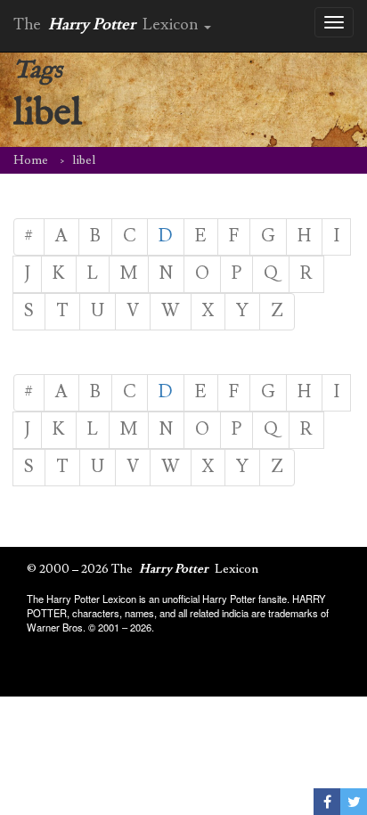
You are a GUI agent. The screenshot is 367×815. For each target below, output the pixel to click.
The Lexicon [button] (107, 24)
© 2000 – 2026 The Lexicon (142, 569)
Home (30, 160)
